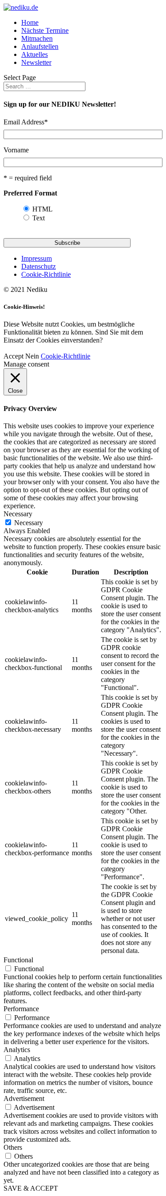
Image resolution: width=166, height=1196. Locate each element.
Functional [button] (18, 960)
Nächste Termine (45, 30)
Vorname (16, 150)
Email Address (26, 122)
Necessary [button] (18, 514)
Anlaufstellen (39, 46)
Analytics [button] (17, 1049)
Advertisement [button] (24, 1098)
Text (38, 218)
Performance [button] (21, 1009)
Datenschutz (38, 266)
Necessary (28, 522)
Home (30, 22)
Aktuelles (34, 54)
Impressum (36, 258)
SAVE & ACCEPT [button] (31, 1188)
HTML (42, 209)
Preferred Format (30, 193)
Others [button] (13, 1147)
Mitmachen (37, 38)
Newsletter (36, 62)
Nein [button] (32, 356)
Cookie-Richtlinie (46, 274)
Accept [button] (13, 356)
